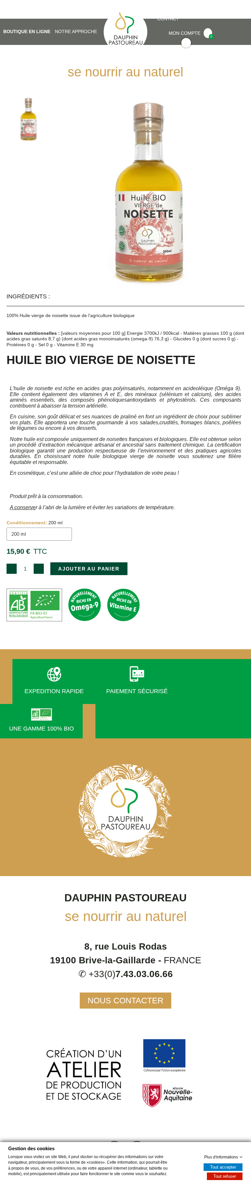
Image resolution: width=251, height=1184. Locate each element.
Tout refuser (224, 1176)
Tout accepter (223, 1167)
